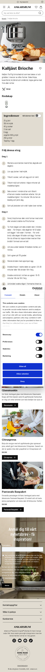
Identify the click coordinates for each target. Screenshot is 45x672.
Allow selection (22, 374)
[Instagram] (14, 640)
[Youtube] (20, 640)
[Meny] (4, 7)
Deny (22, 381)
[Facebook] (25, 640)
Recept (4, 18)
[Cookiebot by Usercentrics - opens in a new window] (32, 288)
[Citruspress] (22, 423)
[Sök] (40, 13)
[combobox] (20, 13)
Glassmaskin (8, 405)
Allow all (22, 366)
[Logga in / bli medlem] (8, 7)
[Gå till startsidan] (22, 7)
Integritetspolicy (22, 666)
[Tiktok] (31, 640)
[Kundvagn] (41, 7)
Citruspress (8, 457)
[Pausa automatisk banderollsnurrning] (42, 2)
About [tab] (36, 295)
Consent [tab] (8, 295)
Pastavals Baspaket (11, 509)
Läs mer (4, 452)
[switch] (39, 342)
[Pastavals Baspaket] (22, 475)
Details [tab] (22, 295)
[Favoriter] (36, 7)
